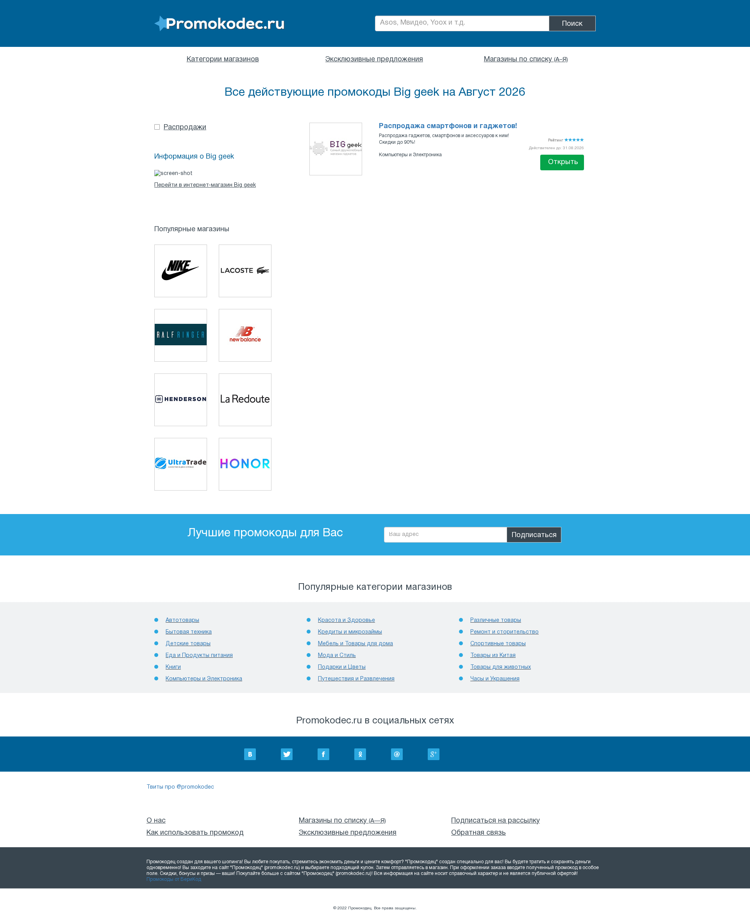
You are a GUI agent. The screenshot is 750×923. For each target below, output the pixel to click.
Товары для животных (500, 667)
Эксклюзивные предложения (374, 59)
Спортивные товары (498, 643)
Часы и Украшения (495, 679)
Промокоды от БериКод (173, 879)
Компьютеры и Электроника (410, 155)
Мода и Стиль (337, 655)
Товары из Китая (493, 655)
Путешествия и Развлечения (356, 679)
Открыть (563, 162)
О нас (156, 821)
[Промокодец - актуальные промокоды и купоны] (219, 23)
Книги (173, 667)
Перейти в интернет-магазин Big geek (205, 185)
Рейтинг (556, 140)
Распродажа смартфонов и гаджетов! (448, 126)
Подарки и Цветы (342, 667)
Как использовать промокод (195, 833)
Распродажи (185, 127)
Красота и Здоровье (346, 620)
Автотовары (182, 620)
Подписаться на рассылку (495, 821)
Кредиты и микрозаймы (350, 632)
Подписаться (534, 535)
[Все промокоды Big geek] (336, 148)
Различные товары (495, 620)
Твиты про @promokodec (180, 787)
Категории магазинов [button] (223, 59)
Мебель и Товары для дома (355, 643)
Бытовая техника (189, 632)
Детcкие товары (188, 643)
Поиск (572, 24)
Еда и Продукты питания (199, 655)
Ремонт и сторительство (504, 632)
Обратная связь (478, 833)
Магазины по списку (526, 59)
